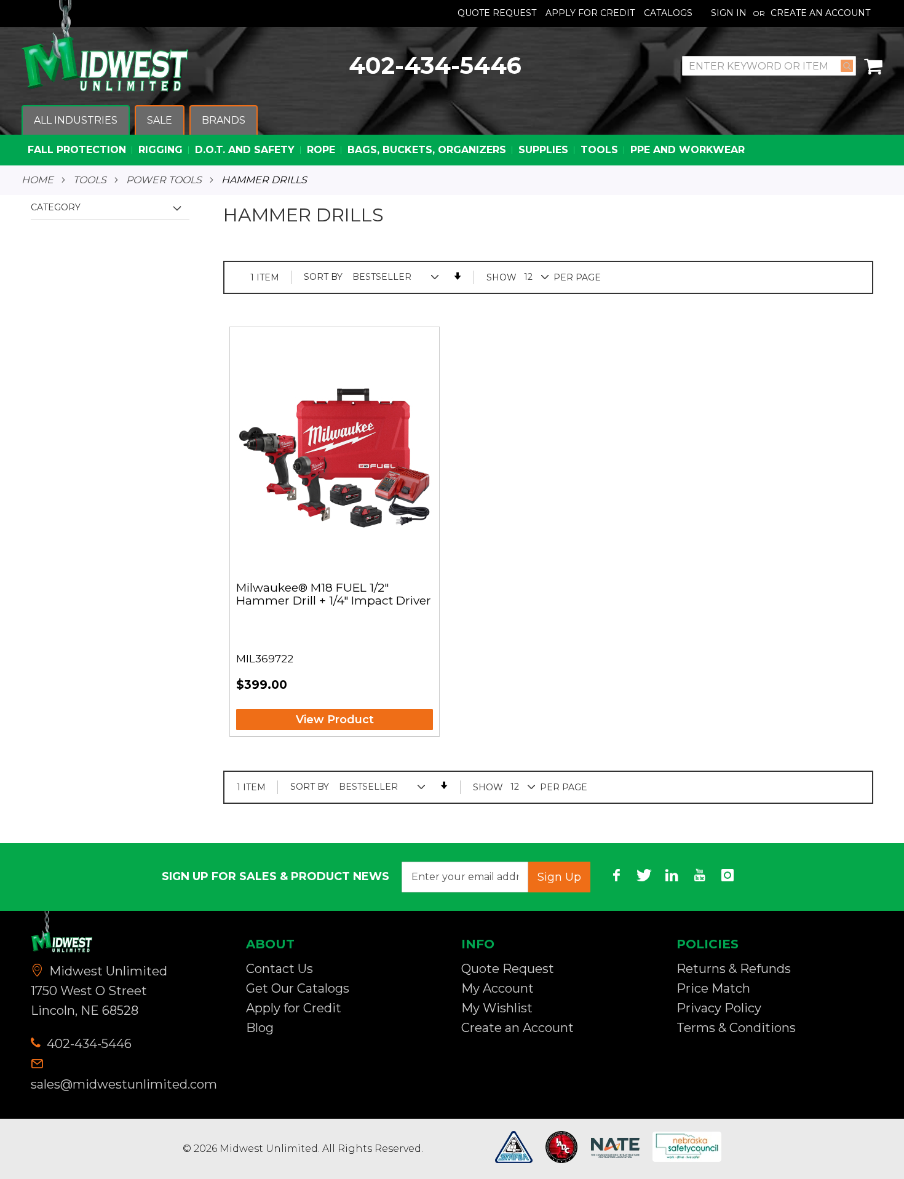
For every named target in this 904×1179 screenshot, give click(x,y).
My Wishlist (497, 1008)
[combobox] (769, 66)
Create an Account (820, 12)
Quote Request (497, 12)
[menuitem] (76, 121)
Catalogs (668, 12)
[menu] (452, 136)
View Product (335, 719)
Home (38, 180)
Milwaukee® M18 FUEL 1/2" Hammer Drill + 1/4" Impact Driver (333, 595)
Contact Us (279, 968)
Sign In (729, 12)
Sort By (323, 276)
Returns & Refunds (733, 968)
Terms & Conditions (736, 1027)
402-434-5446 (435, 65)
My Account (497, 988)
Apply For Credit (590, 12)
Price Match (713, 988)
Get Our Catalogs (297, 988)
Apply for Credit (293, 1008)
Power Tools (164, 180)
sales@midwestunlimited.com (124, 1084)
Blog (260, 1027)
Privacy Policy (718, 1008)
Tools (89, 180)
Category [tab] (56, 207)
